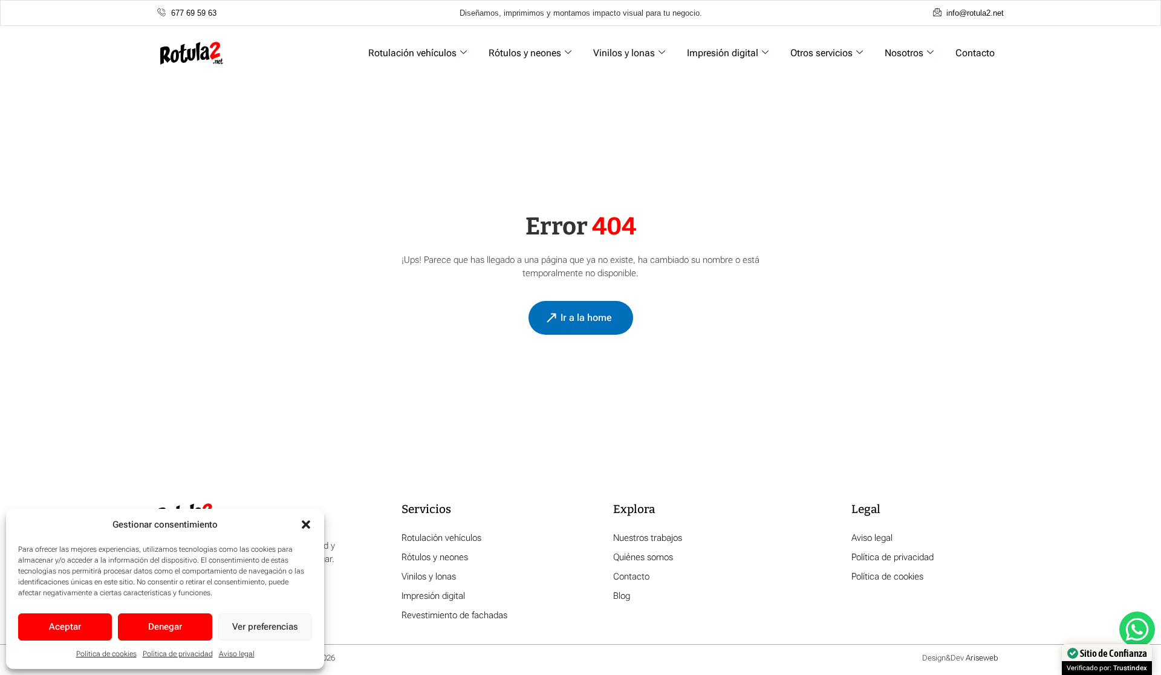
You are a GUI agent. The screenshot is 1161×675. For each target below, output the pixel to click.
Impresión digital (722, 53)
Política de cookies (106, 654)
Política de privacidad (178, 654)
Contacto (975, 53)
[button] (306, 524)
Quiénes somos (643, 557)
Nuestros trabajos (647, 537)
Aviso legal (237, 654)
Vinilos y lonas (624, 53)
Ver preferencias (265, 626)
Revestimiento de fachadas (454, 615)
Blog (621, 595)
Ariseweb (982, 657)
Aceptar (65, 626)
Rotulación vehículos (412, 53)
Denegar (165, 626)
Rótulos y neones (525, 53)
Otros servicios (821, 53)
